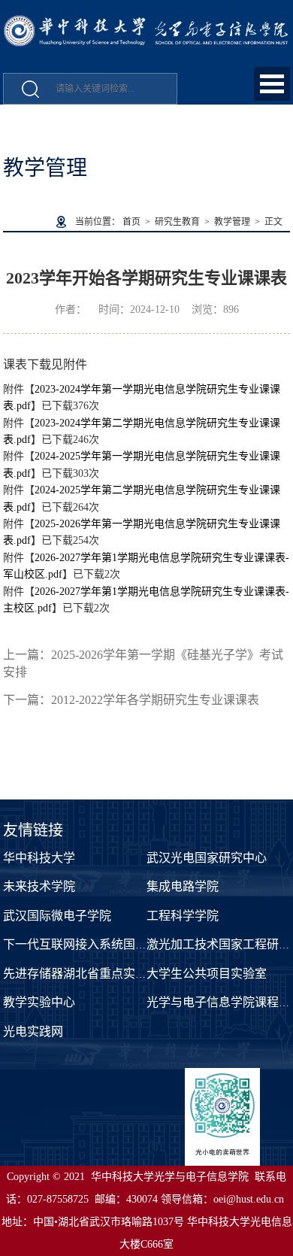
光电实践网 (33, 1031)
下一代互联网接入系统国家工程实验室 (105, 944)
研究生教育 (177, 222)
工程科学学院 (182, 915)
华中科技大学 (39, 857)
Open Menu (272, 84)
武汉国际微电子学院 (57, 915)
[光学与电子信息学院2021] (146, 23)
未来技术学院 (39, 886)
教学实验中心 (39, 1002)
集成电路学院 (182, 886)
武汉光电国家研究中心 (206, 857)
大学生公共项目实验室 (206, 973)
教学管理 (232, 222)
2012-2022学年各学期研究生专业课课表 (155, 699)
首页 (131, 222)
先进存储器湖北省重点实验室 (81, 973)
